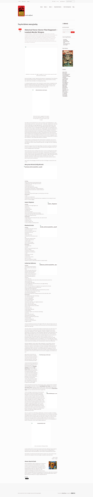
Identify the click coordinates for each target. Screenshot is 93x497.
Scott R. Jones (64, 95)
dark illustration (48, 35)
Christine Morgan (65, 75)
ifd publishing (52, 36)
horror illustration (45, 36)
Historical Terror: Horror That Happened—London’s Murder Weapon (41, 31)
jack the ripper (37, 37)
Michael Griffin (64, 84)
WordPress (64, 493)
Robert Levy (64, 90)
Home (20, 1)
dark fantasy (41, 35)
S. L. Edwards (64, 93)
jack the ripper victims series (45, 37)
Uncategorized (29, 33)
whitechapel (34, 41)
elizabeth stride (28, 36)
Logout (28, 1)
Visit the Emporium (67, 6)
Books (45, 6)
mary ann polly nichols (38, 38)
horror (39, 36)
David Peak (64, 77)
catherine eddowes (31, 35)
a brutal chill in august (37, 33)
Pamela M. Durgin (65, 89)
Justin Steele (64, 81)
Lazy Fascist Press (28, 387)
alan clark (45, 33)
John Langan (64, 80)
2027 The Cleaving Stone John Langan (66, 43)
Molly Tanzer (64, 85)
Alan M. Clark (49, 33)
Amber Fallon (64, 72)
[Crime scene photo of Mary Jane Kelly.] (41, 433)
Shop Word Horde (57, 6)
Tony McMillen (64, 96)
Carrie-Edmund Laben (66, 74)
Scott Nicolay (64, 94)
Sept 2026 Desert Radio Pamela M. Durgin (65, 40)
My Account (24, 1)
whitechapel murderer (41, 41)
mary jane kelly (46, 38)
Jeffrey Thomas (65, 79)
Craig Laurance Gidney (66, 76)
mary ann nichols (30, 38)
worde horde (48, 41)
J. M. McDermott (65, 78)
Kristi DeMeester (65, 82)
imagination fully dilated (29, 37)
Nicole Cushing (65, 87)
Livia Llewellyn (64, 83)
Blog (73, 6)
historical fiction (34, 36)
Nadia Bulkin (64, 86)
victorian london (28, 41)
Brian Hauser (64, 73)
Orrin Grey (64, 88)
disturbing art (54, 35)
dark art (37, 35)
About (50, 6)
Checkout (63, 1)
